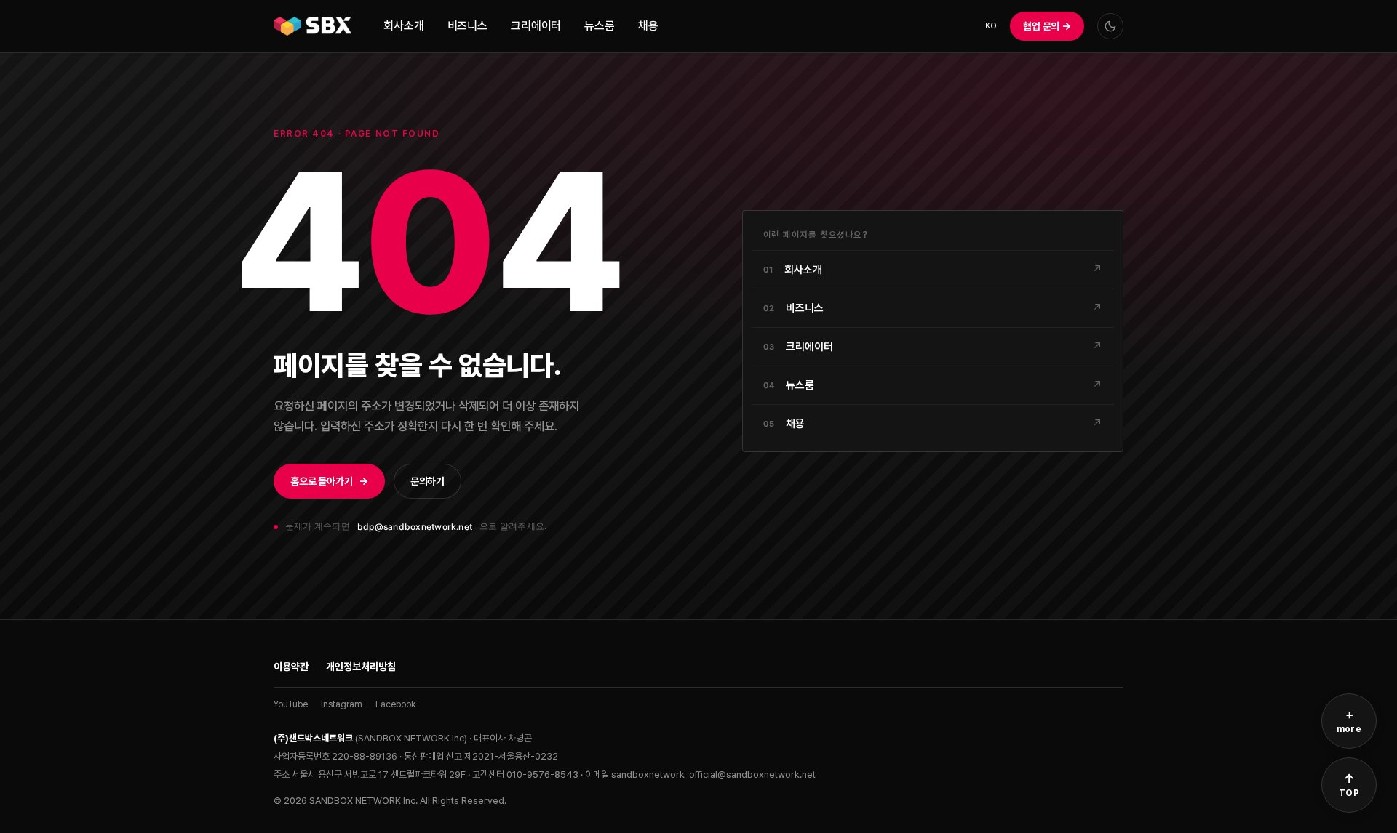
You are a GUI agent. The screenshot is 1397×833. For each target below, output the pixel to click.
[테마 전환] (1110, 26)
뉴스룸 (599, 26)
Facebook (395, 704)
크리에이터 (536, 26)
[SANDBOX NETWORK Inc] (312, 26)
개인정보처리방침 (361, 666)
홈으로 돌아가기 (329, 481)
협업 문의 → (1047, 26)
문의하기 (427, 481)
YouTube (291, 704)
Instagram (341, 704)
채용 (648, 26)
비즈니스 (467, 26)
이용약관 (291, 666)
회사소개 (403, 26)
